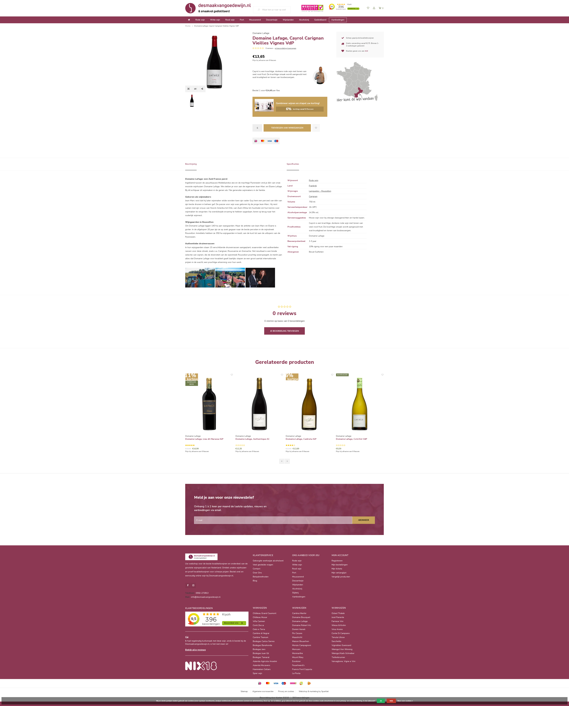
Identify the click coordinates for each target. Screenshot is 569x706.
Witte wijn (215, 19)
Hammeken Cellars (262, 669)
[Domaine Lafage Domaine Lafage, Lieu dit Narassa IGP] (209, 404)
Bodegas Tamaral (261, 657)
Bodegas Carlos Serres (264, 641)
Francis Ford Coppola (302, 669)
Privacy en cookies (286, 691)
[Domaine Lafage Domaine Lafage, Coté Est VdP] (360, 404)
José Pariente (338, 617)
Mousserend (255, 19)
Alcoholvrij (304, 19)
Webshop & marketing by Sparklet (314, 691)
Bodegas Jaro (259, 649)
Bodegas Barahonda (262, 645)
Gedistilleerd (320, 19)
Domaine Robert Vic (301, 625)
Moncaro (296, 649)
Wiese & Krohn (339, 625)
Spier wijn (257, 673)
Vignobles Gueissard (341, 645)
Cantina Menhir (299, 613)
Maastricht (297, 637)
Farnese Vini (337, 621)
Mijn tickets (337, 568)
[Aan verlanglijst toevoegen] (316, 128)
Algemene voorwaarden (263, 691)
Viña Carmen (259, 621)
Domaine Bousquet (301, 617)
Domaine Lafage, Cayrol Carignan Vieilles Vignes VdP (216, 26)
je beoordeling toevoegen (285, 48)
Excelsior (296, 661)
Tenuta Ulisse (338, 637)
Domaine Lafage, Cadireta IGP (301, 439)
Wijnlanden (288, 19)
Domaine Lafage (260, 33)
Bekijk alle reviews (195, 649)
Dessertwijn (271, 19)
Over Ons (257, 572)
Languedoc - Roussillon (320, 191)
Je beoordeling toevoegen (284, 331)
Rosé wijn (230, 19)
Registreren (337, 560)
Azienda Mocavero (261, 665)
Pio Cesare (297, 633)
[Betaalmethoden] (255, 141)
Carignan (313, 196)
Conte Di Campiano (341, 633)
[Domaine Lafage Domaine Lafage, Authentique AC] (259, 404)
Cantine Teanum (260, 637)
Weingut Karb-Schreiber (343, 653)
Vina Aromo (337, 629)
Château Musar (260, 617)
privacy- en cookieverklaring (351, 701)
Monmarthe (297, 653)
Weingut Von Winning (342, 649)
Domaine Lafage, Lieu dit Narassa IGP (204, 439)
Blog (255, 580)
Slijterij (295, 592)
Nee (391, 701)
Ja (381, 701)
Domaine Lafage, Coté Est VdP (351, 439)
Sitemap (244, 691)
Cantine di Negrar (261, 633)
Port (242, 19)
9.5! (366, 51)
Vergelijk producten (341, 576)
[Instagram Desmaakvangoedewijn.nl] (193, 585)
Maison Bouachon (300, 641)
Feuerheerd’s (298, 665)
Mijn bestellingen (340, 564)
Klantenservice (263, 555)
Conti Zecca (258, 625)
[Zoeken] (260, 9)
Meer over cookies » (405, 701)
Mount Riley (297, 657)
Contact (256, 568)
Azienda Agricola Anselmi (265, 661)
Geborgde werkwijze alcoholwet (268, 560)
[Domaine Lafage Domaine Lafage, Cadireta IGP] (309, 404)
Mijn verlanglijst (339, 572)
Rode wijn (200, 19)
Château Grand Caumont (264, 613)
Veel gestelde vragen (263, 564)
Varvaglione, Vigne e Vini (343, 661)
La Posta (296, 673)
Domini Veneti (298, 629)
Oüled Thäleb (338, 613)
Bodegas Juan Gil (261, 653)
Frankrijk (313, 185)
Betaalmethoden (260, 576)
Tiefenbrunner (338, 657)
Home (187, 26)
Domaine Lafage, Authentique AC (253, 439)
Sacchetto (336, 641)
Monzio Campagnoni (301, 645)
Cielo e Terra (259, 629)
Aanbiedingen (337, 19)
